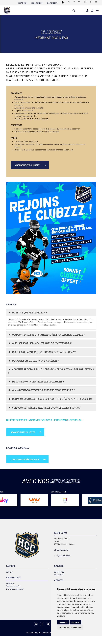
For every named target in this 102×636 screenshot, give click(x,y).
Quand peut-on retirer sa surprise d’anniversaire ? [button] (43, 390)
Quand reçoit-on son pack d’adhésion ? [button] (35, 360)
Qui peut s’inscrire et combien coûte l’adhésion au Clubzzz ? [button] (48, 334)
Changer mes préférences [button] (70, 627)
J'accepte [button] (63, 622)
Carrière (9, 572)
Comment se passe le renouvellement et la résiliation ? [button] (46, 407)
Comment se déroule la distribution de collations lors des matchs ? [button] (51, 371)
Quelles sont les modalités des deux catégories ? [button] (42, 343)
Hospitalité (58, 574)
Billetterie (10, 583)
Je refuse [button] (75, 622)
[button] (97, 10)
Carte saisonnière (13, 586)
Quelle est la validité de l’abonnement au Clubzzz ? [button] (44, 351)
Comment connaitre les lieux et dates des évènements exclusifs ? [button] (52, 398)
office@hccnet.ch (61, 550)
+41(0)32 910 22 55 (63, 555)
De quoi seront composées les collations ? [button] (38, 381)
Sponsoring (59, 572)
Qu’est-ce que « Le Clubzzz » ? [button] (29, 312)
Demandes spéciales (14, 589)
